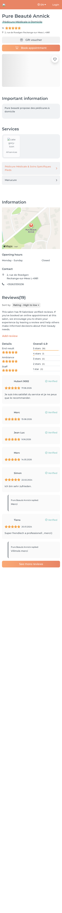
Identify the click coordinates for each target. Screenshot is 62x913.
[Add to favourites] (54, 59)
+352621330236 (15, 284)
